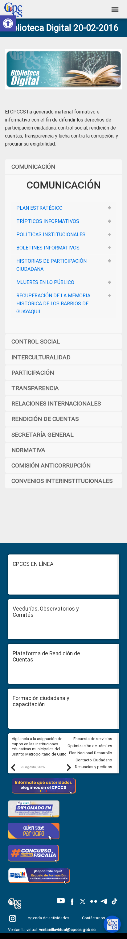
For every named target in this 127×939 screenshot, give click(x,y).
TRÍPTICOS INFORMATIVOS (47, 221)
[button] (8, 23)
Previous (12, 767)
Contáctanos (94, 918)
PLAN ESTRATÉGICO (39, 208)
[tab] (63, 208)
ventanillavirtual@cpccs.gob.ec (67, 929)
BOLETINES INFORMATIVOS (48, 248)
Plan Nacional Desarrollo (90, 753)
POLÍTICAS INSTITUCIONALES (50, 234)
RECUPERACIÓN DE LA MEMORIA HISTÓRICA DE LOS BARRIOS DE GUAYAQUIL (53, 304)
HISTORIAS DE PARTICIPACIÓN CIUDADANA (51, 265)
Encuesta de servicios (92, 738)
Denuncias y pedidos (93, 766)
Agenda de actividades (48, 918)
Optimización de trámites (90, 745)
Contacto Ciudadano (94, 760)
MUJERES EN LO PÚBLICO (45, 282)
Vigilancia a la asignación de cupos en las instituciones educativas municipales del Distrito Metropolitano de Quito (39, 746)
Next (68, 767)
